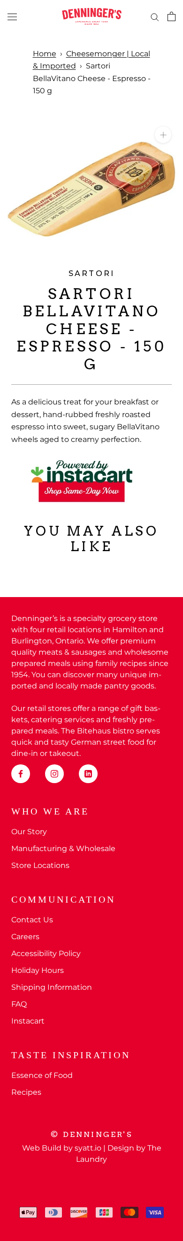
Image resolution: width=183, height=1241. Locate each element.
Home (44, 53)
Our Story (29, 831)
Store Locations (40, 865)
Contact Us (32, 919)
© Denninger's (91, 1134)
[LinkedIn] (88, 773)
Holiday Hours (37, 970)
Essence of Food (42, 1075)
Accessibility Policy (46, 953)
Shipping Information (51, 987)
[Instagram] (54, 773)
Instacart (28, 1021)
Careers (25, 936)
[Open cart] (171, 16)
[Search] (155, 16)
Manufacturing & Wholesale (63, 848)
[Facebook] (20, 773)
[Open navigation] (12, 16)
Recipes (26, 1092)
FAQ (19, 1004)
